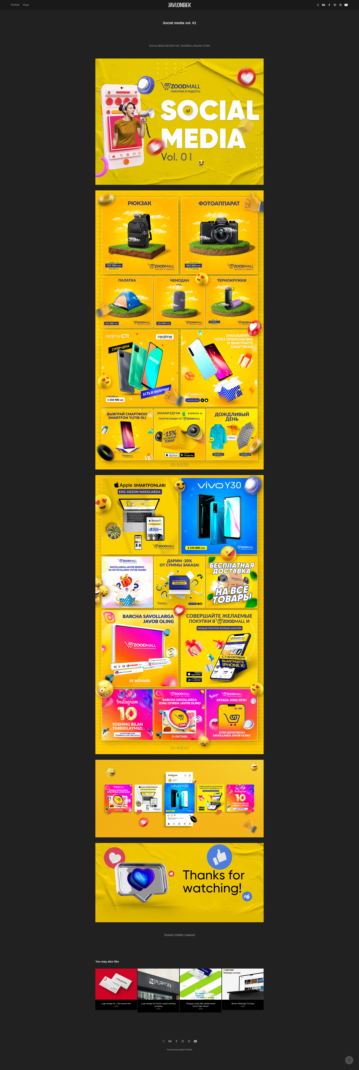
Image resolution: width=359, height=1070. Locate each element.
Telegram (168, 935)
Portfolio (15, 5)
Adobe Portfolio (185, 1049)
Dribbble (179, 935)
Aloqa (26, 5)
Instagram (190, 935)
